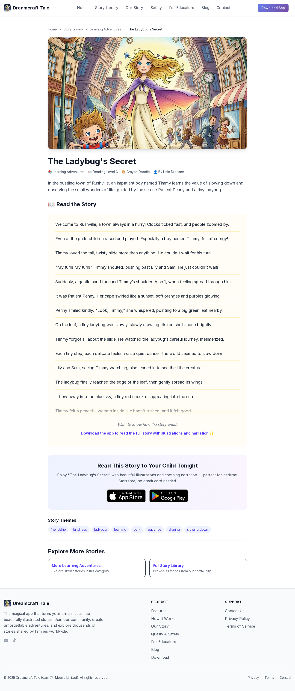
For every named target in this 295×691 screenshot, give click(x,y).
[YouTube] (6, 640)
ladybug (100, 529)
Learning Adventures (105, 29)
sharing (174, 529)
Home (82, 7)
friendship (58, 529)
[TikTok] (14, 640)
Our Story (134, 7)
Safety (156, 7)
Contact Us (235, 610)
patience (154, 529)
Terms (269, 677)
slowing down (197, 529)
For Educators (181, 7)
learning (120, 529)
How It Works (163, 618)
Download (160, 657)
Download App (273, 8)
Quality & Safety (165, 634)
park (137, 529)
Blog (205, 7)
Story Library (106, 7)
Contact (223, 7)
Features (158, 610)
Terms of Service (240, 626)
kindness (80, 529)
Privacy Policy (237, 618)
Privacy (253, 677)
